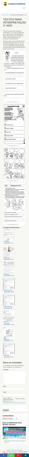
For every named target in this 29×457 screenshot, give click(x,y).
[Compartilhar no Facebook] (3, 455)
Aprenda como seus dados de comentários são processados (14, 401)
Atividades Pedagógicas (12, 451)
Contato (8, 450)
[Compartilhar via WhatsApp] (11, 455)
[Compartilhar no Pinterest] (18, 455)
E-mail (5, 392)
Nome (5, 386)
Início (3, 15)
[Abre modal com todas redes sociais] (25, 455)
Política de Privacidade (17, 450)
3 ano (7, 15)
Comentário (6, 369)
